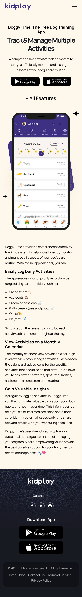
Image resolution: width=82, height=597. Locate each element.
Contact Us (41, 495)
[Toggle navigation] (72, 6)
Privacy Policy (41, 580)
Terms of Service (59, 575)
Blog (22, 575)
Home (12, 575)
